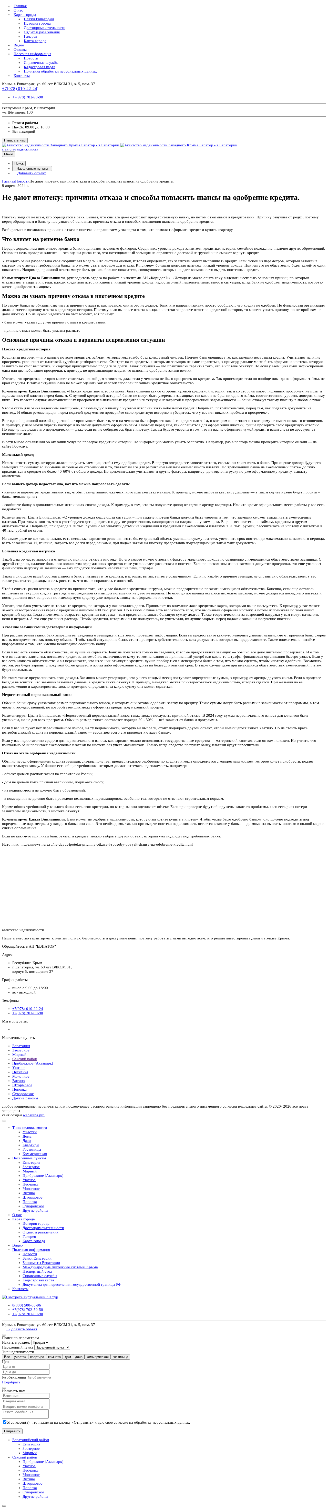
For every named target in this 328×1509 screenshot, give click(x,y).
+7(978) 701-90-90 (27, 97)
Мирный (19, 1054)
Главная (20, 6)
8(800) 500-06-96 (26, 1305)
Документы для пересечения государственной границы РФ (72, 1284)
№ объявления (14, 1377)
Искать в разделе (16, 1342)
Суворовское (23, 1094)
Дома (27, 1136)
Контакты (22, 76)
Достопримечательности (44, 28)
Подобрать (11, 1382)
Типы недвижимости (29, 1128)
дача (79, 1357)
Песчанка (20, 1072)
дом (68, 1357)
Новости (31, 58)
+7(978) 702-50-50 (27, 1310)
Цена (6, 1362)
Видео (19, 45)
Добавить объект (31, 173)
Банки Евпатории (37, 1258)
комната (54, 1357)
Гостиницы (32, 1149)
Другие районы (25, 1098)
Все (7, 1357)
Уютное (18, 1068)
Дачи (27, 1141)
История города (37, 23)
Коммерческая (35, 1154)
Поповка (19, 1089)
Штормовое (22, 1085)
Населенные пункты (32, 168)
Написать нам (15, 140)
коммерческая (98, 1357)
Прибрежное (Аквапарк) (32, 1063)
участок (20, 1357)
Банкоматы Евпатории (41, 1263)
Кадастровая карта (39, 67)
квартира (37, 1357)
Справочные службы (41, 62)
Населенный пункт (17, 1347)
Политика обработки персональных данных (60, 71)
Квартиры (31, 1145)
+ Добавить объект (21, 1329)
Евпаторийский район (30, 1440)
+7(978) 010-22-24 (19, 88)
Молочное (20, 1076)
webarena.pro (34, 1115)
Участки (30, 1132)
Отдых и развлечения (42, 32)
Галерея (30, 36)
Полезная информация (32, 54)
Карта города (25, 15)
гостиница (120, 1357)
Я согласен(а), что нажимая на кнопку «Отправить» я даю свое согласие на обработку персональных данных (98, 1422)
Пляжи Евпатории (39, 19)
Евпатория (21, 1046)
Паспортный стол (37, 1271)
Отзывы (20, 49)
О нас (18, 10)
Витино (18, 1081)
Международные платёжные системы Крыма (60, 1267)
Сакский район (24, 1059)
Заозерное (20, 1050)
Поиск (19, 163)
